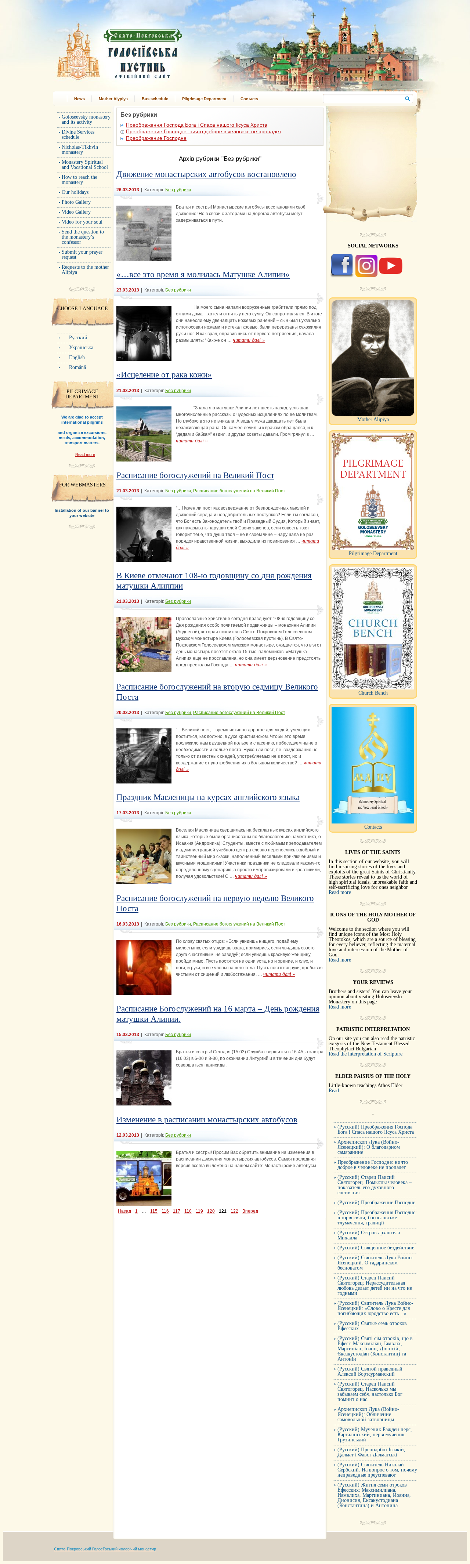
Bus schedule (155, 99)
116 (165, 1211)
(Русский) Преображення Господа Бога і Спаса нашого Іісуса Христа (375, 1129)
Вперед (250, 1211)
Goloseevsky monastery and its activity (86, 119)
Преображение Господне (156, 138)
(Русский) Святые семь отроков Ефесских (372, 1326)
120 (211, 1211)
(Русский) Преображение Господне (376, 1202)
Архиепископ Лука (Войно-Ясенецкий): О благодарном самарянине (368, 1147)
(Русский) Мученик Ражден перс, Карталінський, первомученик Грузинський (374, 1434)
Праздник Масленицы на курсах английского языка (208, 797)
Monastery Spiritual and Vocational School (85, 164)
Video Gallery (76, 212)
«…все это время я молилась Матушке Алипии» (203, 274)
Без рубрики (178, 189)
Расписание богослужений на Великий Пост (195, 475)
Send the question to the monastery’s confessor (83, 237)
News (79, 99)
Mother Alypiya (113, 99)
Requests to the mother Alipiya (85, 269)
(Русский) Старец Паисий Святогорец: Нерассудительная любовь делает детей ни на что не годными (374, 1285)
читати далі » (249, 340)
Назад (124, 1211)
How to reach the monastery (79, 179)
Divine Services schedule (78, 134)
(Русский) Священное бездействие (375, 1247)
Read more (85, 454)
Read (334, 1090)
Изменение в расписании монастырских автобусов (206, 1119)
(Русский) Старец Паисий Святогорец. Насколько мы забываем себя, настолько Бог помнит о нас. (369, 1391)
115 (154, 1211)
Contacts (249, 99)
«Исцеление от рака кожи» (164, 374)
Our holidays (75, 192)
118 (188, 1211)
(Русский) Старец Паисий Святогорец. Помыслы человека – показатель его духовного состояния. (374, 1184)
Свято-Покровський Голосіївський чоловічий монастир (105, 1549)
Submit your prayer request (82, 254)
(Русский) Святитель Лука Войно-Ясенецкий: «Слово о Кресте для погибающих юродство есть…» (375, 1308)
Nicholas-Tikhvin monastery (80, 149)
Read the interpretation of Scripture (365, 1054)
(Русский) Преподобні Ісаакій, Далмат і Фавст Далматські (371, 1452)
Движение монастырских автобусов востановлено (206, 174)
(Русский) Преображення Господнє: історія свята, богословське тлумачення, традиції (377, 1218)
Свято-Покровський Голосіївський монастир (157, 49)
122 (234, 1211)
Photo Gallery (76, 202)
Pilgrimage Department (204, 99)
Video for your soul (82, 222)
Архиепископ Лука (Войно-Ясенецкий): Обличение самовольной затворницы (368, 1414)
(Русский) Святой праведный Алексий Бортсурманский (369, 1371)
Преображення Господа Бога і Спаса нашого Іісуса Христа (196, 125)
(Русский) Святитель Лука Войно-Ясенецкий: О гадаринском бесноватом (375, 1263)
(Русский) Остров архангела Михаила (368, 1235)
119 (199, 1211)
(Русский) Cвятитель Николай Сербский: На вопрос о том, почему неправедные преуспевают (377, 1470)
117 (176, 1211)
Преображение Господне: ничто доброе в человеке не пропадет (203, 131)
